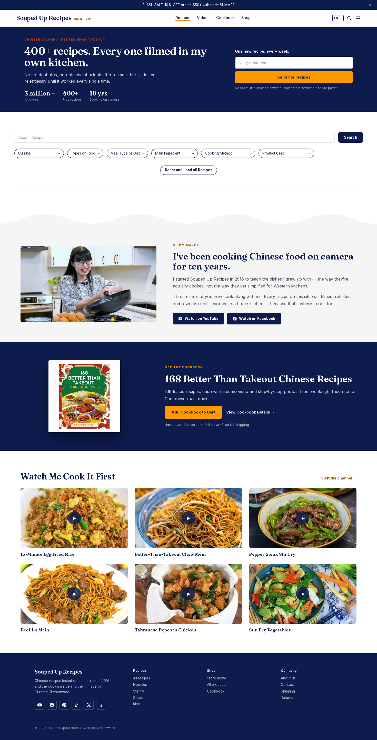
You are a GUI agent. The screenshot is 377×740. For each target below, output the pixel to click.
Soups (138, 698)
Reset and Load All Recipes (188, 170)
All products (216, 685)
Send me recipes (294, 77)
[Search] (349, 18)
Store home (216, 678)
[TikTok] (76, 705)
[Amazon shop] (101, 705)
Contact (287, 685)
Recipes (182, 17)
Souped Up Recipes (63, 728)
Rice (136, 704)
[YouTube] (39, 705)
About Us (288, 678)
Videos (203, 17)
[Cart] (358, 18)
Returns (287, 698)
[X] (89, 705)
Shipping (288, 691)
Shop (246, 17)
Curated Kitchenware (99, 728)
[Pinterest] (64, 705)
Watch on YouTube (202, 318)
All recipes (141, 678)
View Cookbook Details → (250, 412)
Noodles (140, 685)
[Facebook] (52, 705)
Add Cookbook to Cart (193, 412)
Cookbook (225, 17)
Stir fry (138, 691)
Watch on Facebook (257, 318)
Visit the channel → (338, 478)
